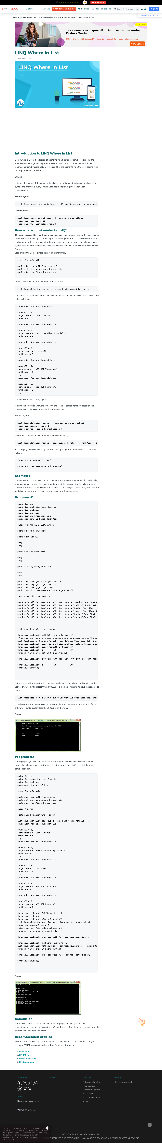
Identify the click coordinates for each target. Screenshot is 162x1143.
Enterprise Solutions (92, 1082)
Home (15, 17)
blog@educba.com (150, 15)
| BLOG (13, 8)
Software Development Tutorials (49, 17)
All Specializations (101, 9)
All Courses (83, 9)
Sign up (86, 1101)
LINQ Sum (24, 1051)
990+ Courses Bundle (63, 9)
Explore (29, 9)
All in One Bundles (91, 1097)
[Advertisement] (125, 83)
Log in (144, 9)
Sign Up (154, 9)
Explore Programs (91, 1090)
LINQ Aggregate (26, 1062)
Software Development (28, 17)
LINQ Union (24, 1055)
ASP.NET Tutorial (70, 17)
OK (47, 1128)
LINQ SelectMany (27, 1058)
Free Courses (44, 9)
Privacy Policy (8, 1139)
